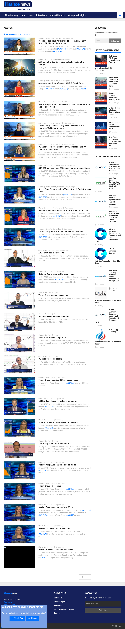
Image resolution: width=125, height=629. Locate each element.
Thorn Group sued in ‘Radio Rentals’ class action (60, 231)
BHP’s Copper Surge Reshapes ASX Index (114, 126)
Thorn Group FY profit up (49, 486)
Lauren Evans (57, 81)
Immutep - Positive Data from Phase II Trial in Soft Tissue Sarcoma (114, 216)
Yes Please (32, 618)
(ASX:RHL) (49, 407)
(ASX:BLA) (59, 280)
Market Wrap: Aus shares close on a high (57, 465)
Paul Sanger (57, 59)
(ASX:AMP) (63, 89)
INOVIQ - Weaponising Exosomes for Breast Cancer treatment (114, 166)
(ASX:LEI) (42, 470)
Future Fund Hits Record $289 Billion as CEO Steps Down (114, 82)
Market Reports (57, 15)
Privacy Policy (9, 605)
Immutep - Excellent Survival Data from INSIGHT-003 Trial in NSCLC (114, 183)
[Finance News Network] (18, 5)
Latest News (27, 15)
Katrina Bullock (58, 102)
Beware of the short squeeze (52, 337)
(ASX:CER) (70, 515)
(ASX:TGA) (80, 49)
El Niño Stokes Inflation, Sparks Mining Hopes (114, 111)
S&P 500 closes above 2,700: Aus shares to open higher (64, 168)
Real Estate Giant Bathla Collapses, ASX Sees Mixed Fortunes (115, 141)
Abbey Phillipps (58, 38)
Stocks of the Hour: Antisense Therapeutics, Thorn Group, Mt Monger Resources (62, 42)
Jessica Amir (57, 208)
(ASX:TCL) (46, 558)
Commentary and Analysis (64, 609)
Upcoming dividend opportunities (53, 316)
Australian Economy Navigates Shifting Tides (114, 96)
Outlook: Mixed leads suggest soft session (58, 422)
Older (85, 577)
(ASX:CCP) (83, 89)
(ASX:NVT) (49, 428)
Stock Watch (42, 250)
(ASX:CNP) (42, 515)
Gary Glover (55, 250)
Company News (44, 38)
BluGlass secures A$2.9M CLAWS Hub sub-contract (115, 200)
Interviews (41, 15)
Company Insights (77, 15)
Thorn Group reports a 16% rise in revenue (58, 380)
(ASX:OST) (86, 510)
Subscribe (115, 41)
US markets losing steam (50, 359)
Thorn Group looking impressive (53, 295)
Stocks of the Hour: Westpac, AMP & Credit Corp (60, 83)
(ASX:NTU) (57, 216)
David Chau (57, 229)
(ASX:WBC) (50, 89)
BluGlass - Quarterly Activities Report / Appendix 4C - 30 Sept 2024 (114, 275)
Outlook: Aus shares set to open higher (56, 274)
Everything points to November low (54, 443)
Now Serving (11, 15)
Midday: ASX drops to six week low (54, 528)
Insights (57, 613)
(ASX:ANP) (61, 49)
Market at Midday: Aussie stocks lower (56, 549)
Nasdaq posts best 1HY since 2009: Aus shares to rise (63, 210)
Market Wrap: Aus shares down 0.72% (55, 507)
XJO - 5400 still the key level (51, 253)
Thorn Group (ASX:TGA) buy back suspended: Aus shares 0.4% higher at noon (61, 127)
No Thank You (17, 618)
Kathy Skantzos (58, 165)
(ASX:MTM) (57, 51)
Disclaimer (8, 602)
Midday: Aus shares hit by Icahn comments (58, 401)
